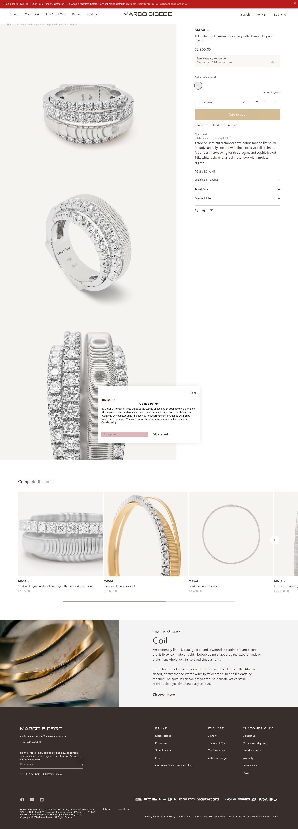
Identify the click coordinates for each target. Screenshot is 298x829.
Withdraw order (252, 750)
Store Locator (163, 750)
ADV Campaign (217, 758)
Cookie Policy (168, 817)
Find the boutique (225, 125)
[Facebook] (22, 799)
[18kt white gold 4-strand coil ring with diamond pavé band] (60, 534)
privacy (49, 774)
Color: (205, 77)
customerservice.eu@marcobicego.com (43, 736)
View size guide (272, 92)
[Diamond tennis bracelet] (146, 534)
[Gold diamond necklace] (231, 534)
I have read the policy (44, 774)
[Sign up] (81, 765)
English (121, 809)
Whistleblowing (217, 817)
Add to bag (237, 114)
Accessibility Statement (259, 817)
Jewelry (212, 736)
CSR (275, 817)
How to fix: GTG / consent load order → (162, 3)
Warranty (248, 758)
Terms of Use (200, 817)
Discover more (164, 694)
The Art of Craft (56, 14)
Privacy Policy (152, 817)
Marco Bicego (163, 736)
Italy (105, 809)
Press (158, 758)
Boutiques (161, 743)
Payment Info (203, 198)
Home (10, 25)
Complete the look (35, 482)
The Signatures (216, 750)
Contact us (202, 125)
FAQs (246, 773)
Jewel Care (201, 189)
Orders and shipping (255, 743)
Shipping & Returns (206, 180)
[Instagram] (32, 799)
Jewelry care (250, 765)
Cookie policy (108, 422)
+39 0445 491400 (30, 742)
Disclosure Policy (236, 817)
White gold (198, 85)
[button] (274, 540)
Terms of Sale (184, 817)
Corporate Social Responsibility (173, 765)
